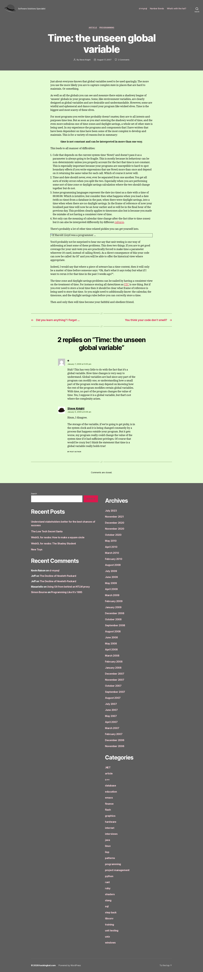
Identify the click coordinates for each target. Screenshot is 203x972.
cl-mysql (143, 8)
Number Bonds (157, 8)
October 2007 (113, 685)
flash (108, 809)
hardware (110, 821)
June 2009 (111, 577)
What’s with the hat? (176, 8)
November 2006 (114, 746)
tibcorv (109, 918)
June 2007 (111, 709)
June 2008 (111, 637)
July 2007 (111, 703)
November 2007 (114, 679)
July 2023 (111, 510)
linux (108, 846)
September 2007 (115, 691)
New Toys (36, 549)
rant (107, 882)
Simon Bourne (39, 592)
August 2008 (113, 631)
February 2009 (114, 601)
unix (107, 936)
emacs (109, 797)
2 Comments (123, 60)
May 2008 (111, 643)
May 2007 (111, 716)
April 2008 (111, 649)
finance (109, 803)
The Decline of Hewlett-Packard (58, 575)
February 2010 (113, 559)
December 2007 (114, 673)
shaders (110, 894)
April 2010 (111, 546)
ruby (107, 888)
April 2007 (111, 722)
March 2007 (112, 728)
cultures (119, 222)
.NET (108, 767)
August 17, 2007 (104, 60)
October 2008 (113, 619)
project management (117, 870)
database (110, 785)
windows (110, 942)
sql (107, 906)
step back (111, 912)
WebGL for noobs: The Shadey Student (53, 543)
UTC (126, 284)
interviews (111, 833)
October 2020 (113, 534)
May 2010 (111, 540)
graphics (110, 815)
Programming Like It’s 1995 (66, 592)
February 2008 (114, 661)
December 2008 (114, 613)
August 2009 (113, 565)
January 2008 (113, 667)
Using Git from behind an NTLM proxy (68, 586)
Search (34, 493)
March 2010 (112, 552)
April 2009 (111, 589)
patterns (110, 858)
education (111, 791)
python (109, 876)
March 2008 (112, 655)
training (109, 924)
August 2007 (113, 697)
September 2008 (115, 625)
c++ (107, 779)
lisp (107, 852)
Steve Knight (85, 60)
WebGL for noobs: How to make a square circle (57, 537)
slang (108, 900)
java (107, 840)
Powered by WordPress (69, 965)
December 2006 (114, 740)
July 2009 (111, 571)
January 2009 (113, 607)
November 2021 (114, 516)
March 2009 (112, 595)
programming (106, 28)
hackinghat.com (47, 965)
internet (109, 827)
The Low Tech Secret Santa (46, 531)
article (93, 28)
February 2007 (113, 734)
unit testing (111, 930)
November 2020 (114, 528)
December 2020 (114, 522)
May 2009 (111, 583)
